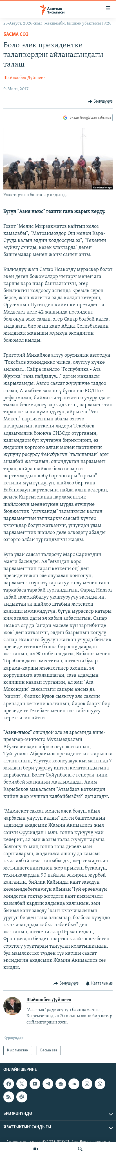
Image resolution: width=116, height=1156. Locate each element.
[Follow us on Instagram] (87, 1083)
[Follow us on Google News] (60, 1083)
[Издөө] (80, 1149)
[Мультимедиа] (35, 1149)
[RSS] (8, 1097)
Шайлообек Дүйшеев (24, 78)
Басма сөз (15, 34)
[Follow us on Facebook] (8, 1083)
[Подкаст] (21, 1097)
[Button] (100, 101)
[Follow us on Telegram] (48, 1083)
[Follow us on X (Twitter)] (21, 1083)
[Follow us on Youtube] (35, 1083)
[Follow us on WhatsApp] (100, 1083)
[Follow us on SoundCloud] (73, 1083)
